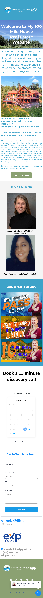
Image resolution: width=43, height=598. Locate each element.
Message (8, 490)
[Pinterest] (31, 579)
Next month (33, 400)
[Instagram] (16, 579)
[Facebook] (11, 579)
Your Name (9, 464)
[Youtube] (21, 579)
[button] (40, 10)
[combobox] (22, 442)
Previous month (9, 400)
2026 (24, 400)
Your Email (9, 473)
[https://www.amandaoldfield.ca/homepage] (20, 10)
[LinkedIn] (26, 579)
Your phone (9, 482)
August (18, 400)
